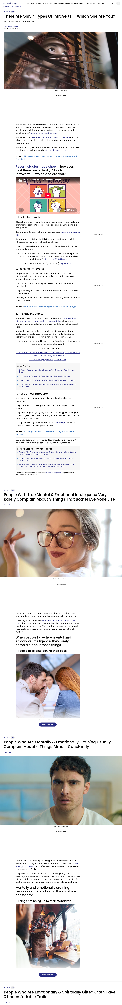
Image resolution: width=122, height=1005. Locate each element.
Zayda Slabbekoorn (11, 505)
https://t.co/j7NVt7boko (55, 259)
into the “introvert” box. (55, 150)
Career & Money (90, 3)
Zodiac (32, 3)
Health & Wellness (77, 3)
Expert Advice (101, 3)
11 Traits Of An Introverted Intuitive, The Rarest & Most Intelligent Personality (47, 385)
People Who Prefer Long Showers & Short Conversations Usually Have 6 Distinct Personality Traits (47, 453)
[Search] (113, 3)
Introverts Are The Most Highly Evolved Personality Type (50, 306)
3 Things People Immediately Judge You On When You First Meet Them (47, 371)
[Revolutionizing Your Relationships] (12, 3)
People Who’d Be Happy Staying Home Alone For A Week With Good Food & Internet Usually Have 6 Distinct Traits (46, 465)
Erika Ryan (7, 1002)
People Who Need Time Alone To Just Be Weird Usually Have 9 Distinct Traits (46, 459)
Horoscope (40, 3)
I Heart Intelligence (11, 26)
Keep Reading (47, 724)
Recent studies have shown (37, 166)
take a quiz (61, 422)
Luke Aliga (7, 752)
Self (46, 3)
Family (51, 3)
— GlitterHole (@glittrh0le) (42, 359)
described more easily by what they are (50, 137)
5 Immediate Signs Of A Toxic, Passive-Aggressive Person (45, 376)
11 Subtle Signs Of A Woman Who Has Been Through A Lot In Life (47, 380)
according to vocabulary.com (44, 133)
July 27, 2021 (65, 263)
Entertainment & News (62, 3)
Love (27, 3)
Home (6, 12)
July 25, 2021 (60, 359)
